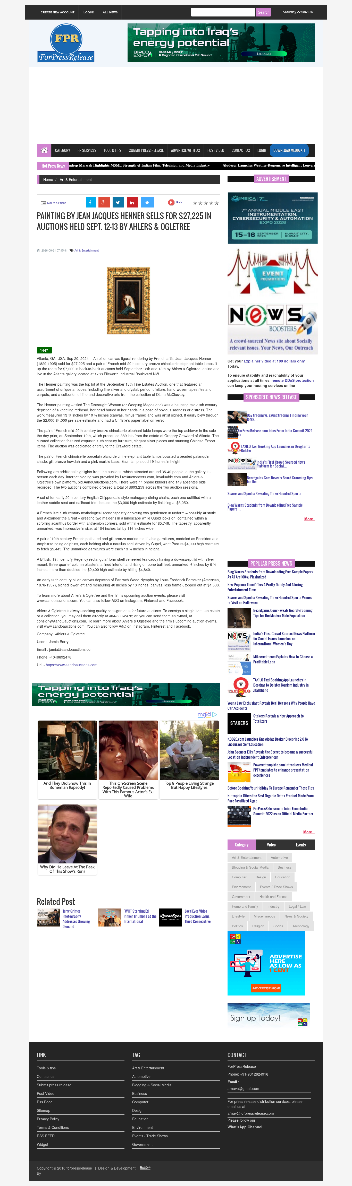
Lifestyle (238, 916)
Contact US (241, 150)
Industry (273, 906)
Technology (300, 925)
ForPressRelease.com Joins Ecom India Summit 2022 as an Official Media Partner (283, 811)
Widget (42, 1144)
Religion (258, 925)
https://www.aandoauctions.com (71, 664)
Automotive (279, 857)
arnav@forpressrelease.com (251, 1113)
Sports (278, 925)
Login (261, 150)
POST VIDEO (215, 150)
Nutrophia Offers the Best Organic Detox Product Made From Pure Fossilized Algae (271, 798)
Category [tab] (241, 844)
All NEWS (110, 12)
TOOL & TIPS (112, 150)
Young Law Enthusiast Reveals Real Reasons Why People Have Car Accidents (271, 705)
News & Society (296, 916)
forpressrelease (79, 1168)
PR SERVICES (87, 150)
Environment (241, 886)
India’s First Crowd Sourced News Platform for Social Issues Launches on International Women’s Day (284, 638)
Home (48, 179)
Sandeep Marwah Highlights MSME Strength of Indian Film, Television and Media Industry (99, 165)
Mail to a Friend (56, 203)
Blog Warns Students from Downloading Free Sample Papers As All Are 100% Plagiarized (270, 574)
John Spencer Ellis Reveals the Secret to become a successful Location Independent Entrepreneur (270, 754)
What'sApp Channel (245, 1126)
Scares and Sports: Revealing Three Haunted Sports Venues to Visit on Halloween (270, 600)
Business (285, 867)
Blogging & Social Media (250, 867)
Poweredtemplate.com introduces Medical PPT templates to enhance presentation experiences (283, 770)
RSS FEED (46, 1135)
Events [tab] (301, 844)
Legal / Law (297, 906)
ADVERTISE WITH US (185, 150)
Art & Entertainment (76, 179)
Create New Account (57, 12)
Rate (179, 202)
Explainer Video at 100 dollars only (274, 360)
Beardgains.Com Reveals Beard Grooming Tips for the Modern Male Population (282, 613)
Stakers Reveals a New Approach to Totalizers (278, 718)
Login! (88, 12)
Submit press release (54, 1084)
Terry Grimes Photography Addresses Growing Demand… (76, 918)
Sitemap (43, 1110)
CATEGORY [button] (62, 150)
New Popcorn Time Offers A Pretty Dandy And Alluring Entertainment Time (265, 587)
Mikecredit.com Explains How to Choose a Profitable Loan (283, 659)
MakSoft (145, 1168)
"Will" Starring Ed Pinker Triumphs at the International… (140, 916)
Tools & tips (46, 1067)
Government (241, 896)
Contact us (45, 1076)
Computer (239, 877)
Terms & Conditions (53, 1127)
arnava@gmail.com (243, 1088)
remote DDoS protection (293, 380)
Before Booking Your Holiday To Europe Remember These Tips (271, 788)
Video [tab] (271, 844)
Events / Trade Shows (276, 886)
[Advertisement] (176, 105)
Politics (237, 925)
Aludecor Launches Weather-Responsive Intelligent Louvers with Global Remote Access (253, 165)
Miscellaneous (264, 916)
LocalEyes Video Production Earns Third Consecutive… (199, 916)
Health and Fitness (273, 896)
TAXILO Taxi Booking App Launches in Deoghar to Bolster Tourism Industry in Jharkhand (281, 685)
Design (261, 877)
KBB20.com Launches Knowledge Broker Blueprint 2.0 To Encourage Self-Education (268, 742)
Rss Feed (45, 1101)
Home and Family (245, 906)
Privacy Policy (48, 1118)
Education (282, 877)
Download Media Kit (289, 150)
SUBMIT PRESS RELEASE (146, 150)
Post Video (45, 1093)
